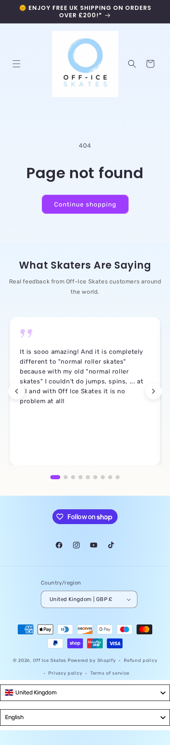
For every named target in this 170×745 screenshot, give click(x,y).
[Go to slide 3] (73, 477)
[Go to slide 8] (110, 477)
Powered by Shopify (92, 660)
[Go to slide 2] (66, 477)
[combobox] (85, 693)
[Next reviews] (153, 391)
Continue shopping (85, 204)
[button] (16, 64)
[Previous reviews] (16, 391)
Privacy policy (65, 673)
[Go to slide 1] (55, 477)
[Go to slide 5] (88, 477)
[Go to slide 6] (95, 477)
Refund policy (140, 660)
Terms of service (110, 673)
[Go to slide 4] (80, 477)
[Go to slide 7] (103, 477)
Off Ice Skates (49, 660)
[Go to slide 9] (118, 477)
